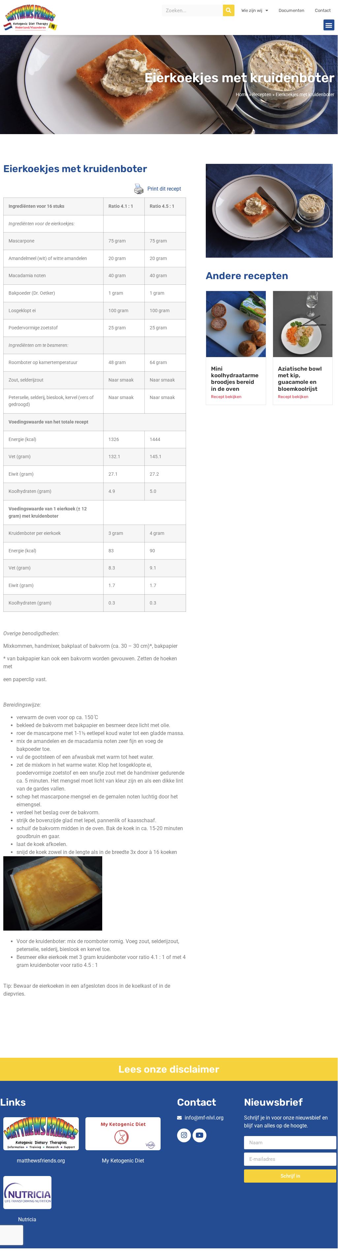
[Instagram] (184, 1135)
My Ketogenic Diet (123, 1161)
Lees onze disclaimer (168, 1069)
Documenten (291, 10)
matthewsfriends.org (41, 1161)
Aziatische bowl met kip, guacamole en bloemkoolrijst (300, 378)
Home (242, 94)
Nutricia (27, 1219)
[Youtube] (199, 1135)
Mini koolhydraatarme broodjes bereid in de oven (235, 378)
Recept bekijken (226, 396)
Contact (323, 10)
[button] (328, 24)
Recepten (261, 94)
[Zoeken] (228, 10)
